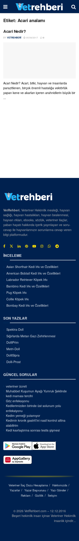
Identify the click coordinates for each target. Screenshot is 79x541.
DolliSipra (13, 355)
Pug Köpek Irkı (16, 292)
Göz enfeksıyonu (17, 401)
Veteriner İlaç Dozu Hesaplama (28, 485)
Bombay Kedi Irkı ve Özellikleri (27, 305)
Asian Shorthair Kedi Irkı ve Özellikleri (32, 266)
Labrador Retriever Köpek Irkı (26, 279)
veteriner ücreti (16, 386)
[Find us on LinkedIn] (19, 246)
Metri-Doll (13, 349)
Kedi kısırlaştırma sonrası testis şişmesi (33, 430)
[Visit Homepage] (39, 6)
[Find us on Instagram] (41, 246)
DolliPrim (12, 342)
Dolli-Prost (13, 362)
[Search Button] (73, 6)
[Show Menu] (5, 6)
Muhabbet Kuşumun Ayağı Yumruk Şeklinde (36, 391)
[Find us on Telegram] (57, 246)
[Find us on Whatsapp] (49, 246)
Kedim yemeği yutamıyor (23, 415)
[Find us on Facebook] (4, 246)
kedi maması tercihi (19, 396)
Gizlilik (39, 495)
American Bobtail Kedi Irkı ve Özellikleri (33, 273)
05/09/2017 (31, 37)
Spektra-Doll (14, 329)
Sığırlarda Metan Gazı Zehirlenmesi (30, 336)
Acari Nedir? (14, 31)
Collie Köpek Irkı (17, 299)
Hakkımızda (59, 485)
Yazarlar (15, 490)
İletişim (52, 495)
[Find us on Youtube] (34, 246)
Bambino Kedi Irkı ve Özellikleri (27, 286)
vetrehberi (14, 37)
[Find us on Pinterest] (26, 246)
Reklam (26, 495)
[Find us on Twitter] (11, 246)
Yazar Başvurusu (35, 490)
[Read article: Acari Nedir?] (39, 60)
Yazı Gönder (58, 490)
